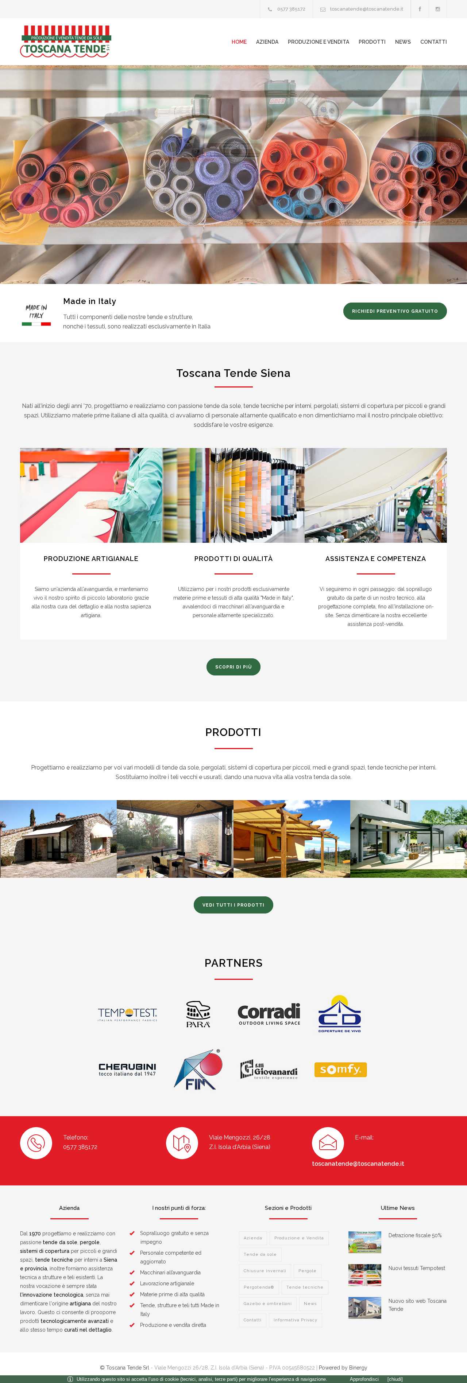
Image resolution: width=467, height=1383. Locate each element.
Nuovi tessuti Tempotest (417, 1268)
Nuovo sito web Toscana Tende (418, 1305)
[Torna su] (447, 1363)
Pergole (307, 1271)
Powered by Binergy (343, 1368)
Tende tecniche (305, 1287)
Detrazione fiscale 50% (415, 1235)
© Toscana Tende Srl (124, 1368)
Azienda (267, 42)
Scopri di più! (57, 234)
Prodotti (372, 42)
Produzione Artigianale (91, 558)
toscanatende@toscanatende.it (366, 9)
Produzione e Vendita (318, 42)
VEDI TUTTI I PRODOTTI (233, 905)
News (403, 42)
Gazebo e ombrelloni (268, 1303)
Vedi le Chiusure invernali (175, 850)
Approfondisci (364, 1379)
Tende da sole (260, 1254)
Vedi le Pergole (292, 850)
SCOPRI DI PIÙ (233, 667)
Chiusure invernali (265, 1271)
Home (239, 42)
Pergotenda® (259, 1287)
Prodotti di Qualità (233, 558)
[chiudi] (395, 1379)
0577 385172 (291, 9)
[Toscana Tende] (87, 42)
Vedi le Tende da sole (58, 850)
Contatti (433, 42)
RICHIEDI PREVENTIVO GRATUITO (395, 311)
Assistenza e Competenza (375, 558)
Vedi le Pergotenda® (409, 850)
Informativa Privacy (295, 1320)
